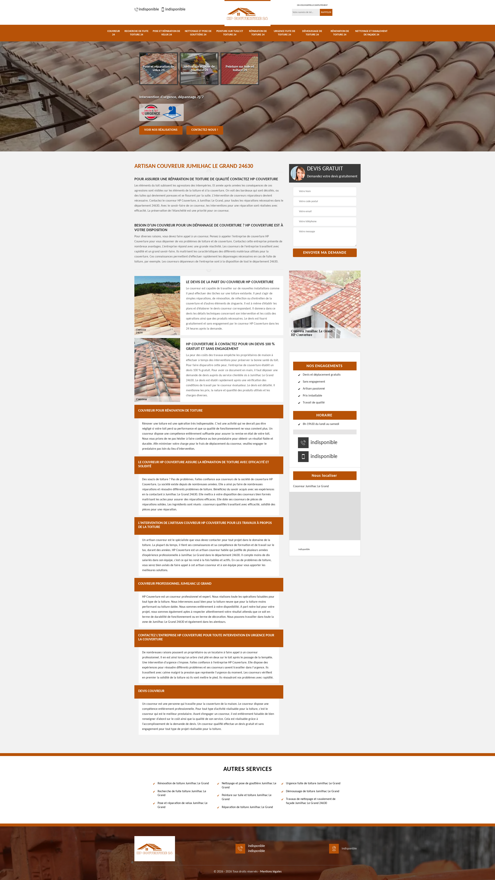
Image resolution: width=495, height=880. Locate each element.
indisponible (149, 9)
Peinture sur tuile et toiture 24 (229, 33)
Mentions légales (271, 871)
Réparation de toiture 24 (258, 33)
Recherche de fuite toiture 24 (136, 33)
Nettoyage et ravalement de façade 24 (371, 33)
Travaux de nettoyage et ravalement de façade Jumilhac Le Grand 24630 (310, 801)
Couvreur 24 (113, 33)
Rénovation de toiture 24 (340, 33)
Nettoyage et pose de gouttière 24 (198, 33)
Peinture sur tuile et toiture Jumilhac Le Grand (246, 797)
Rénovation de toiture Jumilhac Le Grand (183, 783)
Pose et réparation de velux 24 (166, 33)
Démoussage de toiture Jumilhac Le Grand (312, 791)
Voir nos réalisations (161, 130)
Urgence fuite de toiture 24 (284, 33)
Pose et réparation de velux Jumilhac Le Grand (182, 805)
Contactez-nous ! (204, 130)
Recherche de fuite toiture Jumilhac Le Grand (182, 793)
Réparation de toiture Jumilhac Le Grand (247, 807)
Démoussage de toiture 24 (312, 33)
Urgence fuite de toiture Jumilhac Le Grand (313, 783)
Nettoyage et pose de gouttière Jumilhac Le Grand (249, 785)
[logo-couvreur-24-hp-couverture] (247, 13)
